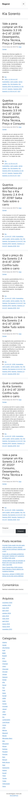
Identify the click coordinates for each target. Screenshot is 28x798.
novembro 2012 (7, 629)
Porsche (4, 754)
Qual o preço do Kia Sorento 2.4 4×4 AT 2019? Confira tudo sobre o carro (12, 262)
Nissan (4, 746)
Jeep (3, 712)
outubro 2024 (6, 613)
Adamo (4, 642)
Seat (3, 765)
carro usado (14, 82)
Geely (4, 693)
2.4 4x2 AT (7, 364)
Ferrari (4, 685)
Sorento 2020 (12, 519)
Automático (5, 82)
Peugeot (5, 752)
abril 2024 (5, 621)
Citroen (4, 674)
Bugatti (4, 656)
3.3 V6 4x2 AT (12, 79)
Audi (3, 650)
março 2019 (6, 626)
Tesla (4, 776)
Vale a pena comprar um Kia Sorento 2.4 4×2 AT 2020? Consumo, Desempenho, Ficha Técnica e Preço (12, 466)
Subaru (4, 770)
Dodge (4, 680)
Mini (3, 741)
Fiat (3, 688)
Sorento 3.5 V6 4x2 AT (9, 175)
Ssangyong (5, 768)
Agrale (4, 645)
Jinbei (4, 714)
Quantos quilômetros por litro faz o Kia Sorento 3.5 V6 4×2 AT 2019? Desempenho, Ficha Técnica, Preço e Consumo (13, 112)
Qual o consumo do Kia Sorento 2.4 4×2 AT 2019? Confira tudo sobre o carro (13, 389)
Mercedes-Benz (7, 738)
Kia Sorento (14, 84)
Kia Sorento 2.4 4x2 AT (15, 369)
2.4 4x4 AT (7, 236)
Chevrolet (5, 669)
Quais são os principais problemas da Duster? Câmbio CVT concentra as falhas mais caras (13, 556)
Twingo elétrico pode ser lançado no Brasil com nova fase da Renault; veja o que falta (13, 562)
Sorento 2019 (17, 173)
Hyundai (5, 706)
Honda (4, 704)
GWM (4, 698)
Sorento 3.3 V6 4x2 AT (9, 91)
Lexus (4, 725)
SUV (19, 91)
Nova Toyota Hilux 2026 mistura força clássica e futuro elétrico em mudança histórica (12, 569)
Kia (5, 77)
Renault (4, 760)
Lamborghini (6, 720)
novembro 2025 (7, 602)
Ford (3, 690)
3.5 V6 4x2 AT (12, 163)
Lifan (3, 728)
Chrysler (4, 672)
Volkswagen (6, 784)
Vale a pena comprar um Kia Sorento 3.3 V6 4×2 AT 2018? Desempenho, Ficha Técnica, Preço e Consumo (13, 33)
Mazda (4, 736)
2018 (5, 79)
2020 (13, 510)
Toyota (4, 778)
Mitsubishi (5, 744)
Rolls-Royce (6, 762)
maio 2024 (5, 618)
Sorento (10, 89)
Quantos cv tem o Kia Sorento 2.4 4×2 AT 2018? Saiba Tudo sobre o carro (13, 323)
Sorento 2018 (17, 89)
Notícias (4, 749)
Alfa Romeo (6, 648)
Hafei (4, 701)
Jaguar (4, 709)
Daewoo (4, 677)
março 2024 (6, 624)
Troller (4, 781)
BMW (4, 653)
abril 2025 (5, 610)
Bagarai (6, 4)
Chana (4, 661)
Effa (3, 682)
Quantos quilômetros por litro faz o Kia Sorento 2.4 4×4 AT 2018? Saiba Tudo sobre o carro (12, 194)
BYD (3, 658)
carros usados (15, 239)
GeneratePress (14, 795)
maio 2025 (5, 608)
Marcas (4, 730)
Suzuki (4, 773)
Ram (3, 757)
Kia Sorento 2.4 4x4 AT (15, 241)
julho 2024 (5, 616)
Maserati (5, 733)
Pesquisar (5, 528)
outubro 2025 (6, 605)
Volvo (4, 786)
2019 (6, 163)
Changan (5, 664)
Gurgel (4, 696)
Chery (4, 666)
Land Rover (5, 722)
